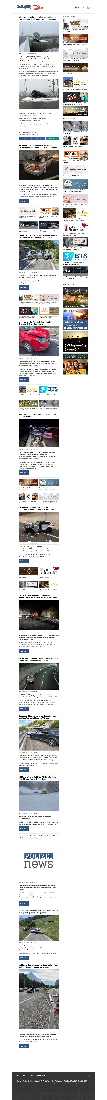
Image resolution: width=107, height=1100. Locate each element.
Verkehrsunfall (30, 277)
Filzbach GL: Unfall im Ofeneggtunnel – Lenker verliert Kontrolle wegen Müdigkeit (38, 659)
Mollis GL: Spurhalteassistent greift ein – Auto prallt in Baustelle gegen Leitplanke (38, 966)
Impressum (21, 1075)
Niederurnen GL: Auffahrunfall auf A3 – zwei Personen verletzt (37, 415)
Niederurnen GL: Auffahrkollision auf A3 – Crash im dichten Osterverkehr (36, 323)
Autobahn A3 (37, 187)
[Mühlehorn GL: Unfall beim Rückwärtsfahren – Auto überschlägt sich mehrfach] (39, 796)
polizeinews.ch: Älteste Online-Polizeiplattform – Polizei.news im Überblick (38, 837)
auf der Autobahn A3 (42, 1034)
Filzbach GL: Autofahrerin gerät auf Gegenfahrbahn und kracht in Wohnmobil (36, 508)
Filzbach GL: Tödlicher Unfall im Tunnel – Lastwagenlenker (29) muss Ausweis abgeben (38, 146)
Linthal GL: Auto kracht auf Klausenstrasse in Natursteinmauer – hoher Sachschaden (38, 237)
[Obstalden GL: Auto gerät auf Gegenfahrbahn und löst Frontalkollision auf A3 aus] (39, 735)
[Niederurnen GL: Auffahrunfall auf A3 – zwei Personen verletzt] (39, 433)
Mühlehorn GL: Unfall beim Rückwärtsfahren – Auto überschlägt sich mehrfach (38, 778)
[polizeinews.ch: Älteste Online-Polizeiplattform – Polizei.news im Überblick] (39, 860)
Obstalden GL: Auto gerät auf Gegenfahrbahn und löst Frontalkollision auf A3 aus (38, 717)
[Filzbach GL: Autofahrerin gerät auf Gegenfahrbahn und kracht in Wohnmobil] (39, 527)
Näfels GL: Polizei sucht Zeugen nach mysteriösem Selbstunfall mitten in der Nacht (38, 596)
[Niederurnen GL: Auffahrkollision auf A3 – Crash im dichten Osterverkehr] (39, 341)
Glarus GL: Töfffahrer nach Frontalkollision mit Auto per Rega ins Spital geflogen (38, 912)
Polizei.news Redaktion (31, 53)
